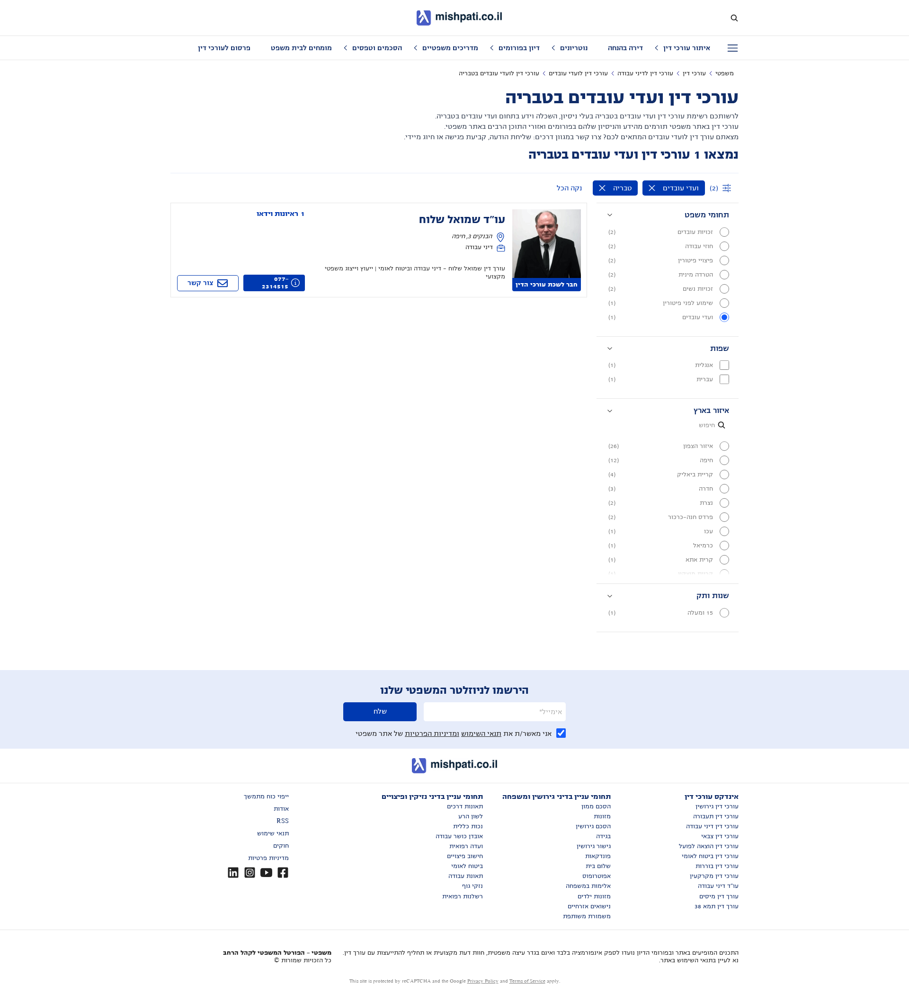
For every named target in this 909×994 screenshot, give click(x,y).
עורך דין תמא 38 (717, 906)
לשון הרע (470, 816)
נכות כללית (468, 826)
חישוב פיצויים (465, 856)
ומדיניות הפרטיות (432, 733)
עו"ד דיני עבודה (718, 886)
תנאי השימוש (481, 733)
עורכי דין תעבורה (716, 816)
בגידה (603, 836)
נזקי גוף (472, 886)
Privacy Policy (483, 981)
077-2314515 (275, 283)
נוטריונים (574, 48)
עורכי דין (694, 73)
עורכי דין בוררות (717, 866)
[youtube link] (266, 872)
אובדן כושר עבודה (459, 836)
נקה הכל (569, 188)
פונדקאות (598, 856)
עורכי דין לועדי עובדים (578, 73)
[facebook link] (283, 872)
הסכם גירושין (593, 826)
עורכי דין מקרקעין (714, 876)
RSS (282, 821)
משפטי (724, 73)
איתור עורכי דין (686, 48)
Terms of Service (527, 981)
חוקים (281, 845)
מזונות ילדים (594, 896)
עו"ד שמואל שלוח (462, 219)
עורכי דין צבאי (720, 836)
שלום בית (598, 866)
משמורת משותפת (587, 916)
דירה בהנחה (625, 48)
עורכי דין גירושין (717, 806)
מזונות (602, 816)
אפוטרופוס (596, 876)
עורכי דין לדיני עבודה (645, 73)
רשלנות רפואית (462, 896)
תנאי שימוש (273, 833)
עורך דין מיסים (719, 896)
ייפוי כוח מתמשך (266, 796)
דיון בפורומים (519, 48)
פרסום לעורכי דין (224, 48)
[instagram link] (250, 872)
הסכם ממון (596, 806)
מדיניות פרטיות (268, 858)
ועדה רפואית (466, 846)
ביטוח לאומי (467, 866)
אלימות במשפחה (588, 886)
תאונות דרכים (465, 806)
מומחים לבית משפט (301, 48)
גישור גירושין (594, 846)
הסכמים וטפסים (377, 48)
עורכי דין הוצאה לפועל (709, 846)
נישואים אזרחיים (589, 906)
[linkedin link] (233, 872)
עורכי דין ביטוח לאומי (710, 856)
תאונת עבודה (465, 876)
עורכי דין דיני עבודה (712, 826)
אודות (281, 809)
